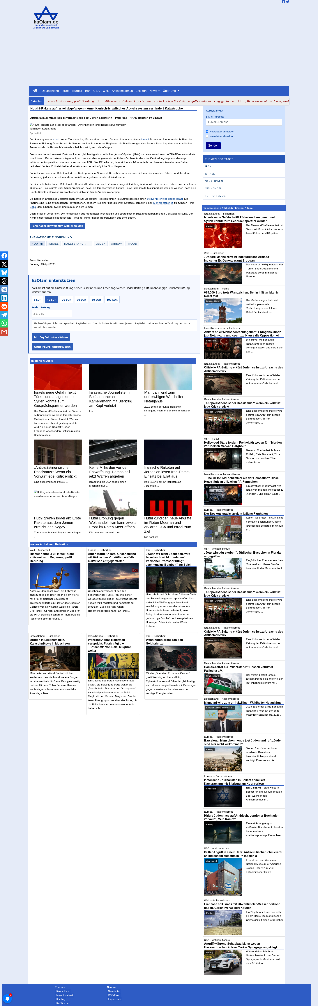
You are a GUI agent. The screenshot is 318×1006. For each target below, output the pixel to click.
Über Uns (170, 91)
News (153, 91)
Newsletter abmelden (222, 136)
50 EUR (96, 299)
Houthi (145, 139)
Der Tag (60, 999)
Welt (106, 91)
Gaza (33, 206)
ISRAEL (210, 173)
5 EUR (37, 299)
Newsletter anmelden (222, 131)
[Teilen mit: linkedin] (4, 298)
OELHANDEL (213, 188)
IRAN (208, 166)
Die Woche (62, 1003)
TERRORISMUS (215, 195)
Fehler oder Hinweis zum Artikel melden (57, 226)
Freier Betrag (41, 307)
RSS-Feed (114, 995)
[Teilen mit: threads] (4, 281)
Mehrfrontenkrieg (163, 202)
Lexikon (141, 91)
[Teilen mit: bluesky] (4, 272)
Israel (65, 91)
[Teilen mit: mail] (4, 331)
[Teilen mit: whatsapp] (4, 323)
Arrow (116, 243)
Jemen (101, 243)
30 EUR (81, 299)
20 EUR (66, 299)
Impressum (114, 999)
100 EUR (112, 299)
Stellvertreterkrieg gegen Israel (165, 198)
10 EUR (51, 299)
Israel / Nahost (64, 995)
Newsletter (114, 991)
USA (96, 91)
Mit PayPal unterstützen (51, 337)
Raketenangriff (77, 243)
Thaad (132, 243)
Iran (87, 91)
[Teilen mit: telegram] (4, 315)
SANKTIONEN (214, 181)
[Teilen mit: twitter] (4, 264)
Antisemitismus (122, 91)
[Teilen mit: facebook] (4, 255)
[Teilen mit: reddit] (4, 306)
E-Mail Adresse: (215, 116)
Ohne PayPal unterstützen (52, 346)
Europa (77, 91)
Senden (213, 145)
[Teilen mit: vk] (4, 289)
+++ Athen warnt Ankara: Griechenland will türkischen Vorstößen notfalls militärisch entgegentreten (145, 101)
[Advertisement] (159, 58)
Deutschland (50, 91)
